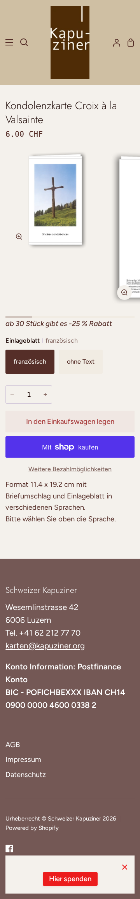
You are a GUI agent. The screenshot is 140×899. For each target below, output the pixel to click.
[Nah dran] (125, 866)
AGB (12, 744)
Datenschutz (25, 774)
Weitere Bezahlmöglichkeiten (70, 469)
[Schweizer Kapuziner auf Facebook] (9, 848)
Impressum (23, 759)
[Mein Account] (114, 42)
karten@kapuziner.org (45, 645)
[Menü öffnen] (7, 42)
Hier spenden (70, 879)
